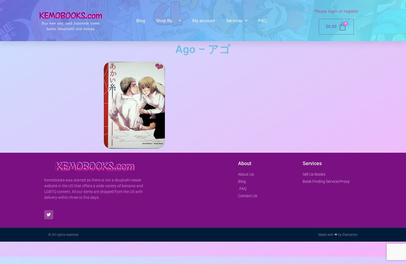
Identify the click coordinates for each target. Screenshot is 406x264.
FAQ (263, 20)
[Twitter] (48, 214)
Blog (140, 20)
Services (234, 20)
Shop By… (166, 20)
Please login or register (336, 11)
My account (203, 20)
